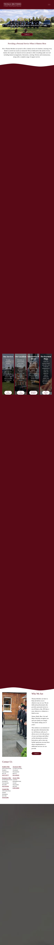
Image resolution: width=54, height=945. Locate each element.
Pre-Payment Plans (46, 393)
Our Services (8, 392)
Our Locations (20, 392)
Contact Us (26, 34)
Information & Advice (33, 392)
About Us (36, 753)
